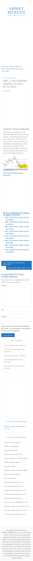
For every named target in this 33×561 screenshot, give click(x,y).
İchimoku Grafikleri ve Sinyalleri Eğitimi (15, 470)
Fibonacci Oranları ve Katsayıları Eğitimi (15, 458)
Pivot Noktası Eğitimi (10, 466)
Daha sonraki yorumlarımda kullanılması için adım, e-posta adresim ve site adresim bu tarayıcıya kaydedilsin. (16, 328)
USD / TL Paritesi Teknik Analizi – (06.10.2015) (14, 263)
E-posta (4, 316)
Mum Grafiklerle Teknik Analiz (13, 454)
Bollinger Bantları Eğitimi (11, 462)
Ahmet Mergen (16, 10)
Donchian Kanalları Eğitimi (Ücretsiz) (15, 494)
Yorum (4, 285)
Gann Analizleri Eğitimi (10, 450)
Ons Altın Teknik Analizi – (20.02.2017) (15, 345)
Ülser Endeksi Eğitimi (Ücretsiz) (13, 482)
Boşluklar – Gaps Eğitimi (11, 446)
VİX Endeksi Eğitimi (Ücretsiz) (13, 498)
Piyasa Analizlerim (9, 78)
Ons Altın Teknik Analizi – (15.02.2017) (15, 355)
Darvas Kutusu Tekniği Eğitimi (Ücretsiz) (16, 502)
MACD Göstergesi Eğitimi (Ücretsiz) (15, 514)
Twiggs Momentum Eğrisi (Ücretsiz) (15, 490)
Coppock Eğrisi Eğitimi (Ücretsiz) (14, 486)
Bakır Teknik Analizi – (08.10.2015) (19, 268)
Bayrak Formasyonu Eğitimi (12, 442)
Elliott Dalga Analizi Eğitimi (12, 474)
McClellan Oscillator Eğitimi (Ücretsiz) (15, 510)
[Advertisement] (16, 42)
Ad (2, 309)
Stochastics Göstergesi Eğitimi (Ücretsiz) (16, 506)
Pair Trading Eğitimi (10, 478)
